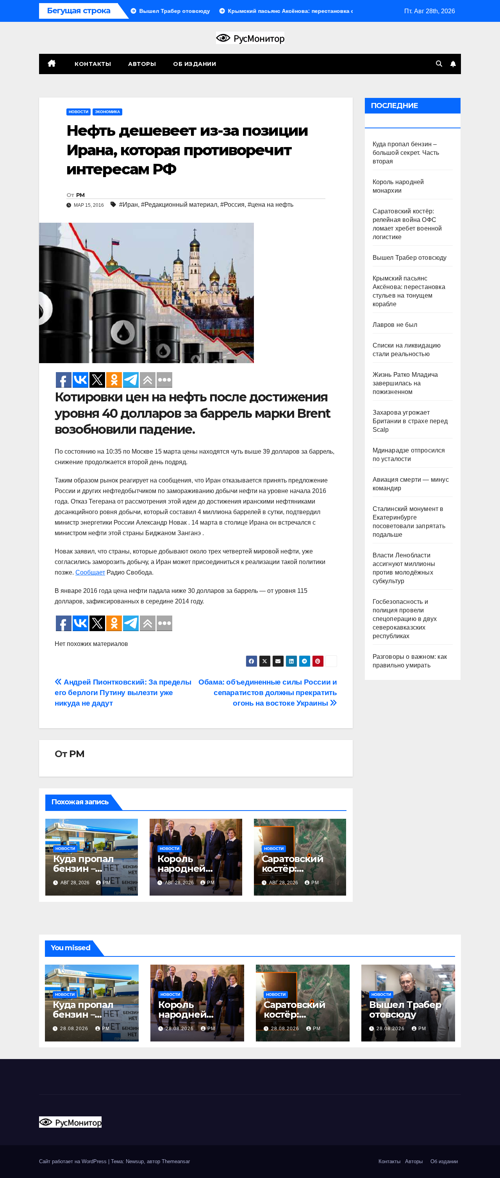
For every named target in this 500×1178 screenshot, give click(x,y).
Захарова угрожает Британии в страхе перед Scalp (410, 421)
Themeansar (176, 1161)
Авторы (142, 63)
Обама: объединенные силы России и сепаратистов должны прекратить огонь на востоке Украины (267, 692)
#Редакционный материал (179, 204)
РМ (80, 195)
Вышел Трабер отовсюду (410, 257)
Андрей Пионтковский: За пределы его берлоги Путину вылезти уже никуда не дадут (123, 692)
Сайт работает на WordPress (73, 1161)
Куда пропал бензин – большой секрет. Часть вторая (406, 153)
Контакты (92, 63)
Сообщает (90, 572)
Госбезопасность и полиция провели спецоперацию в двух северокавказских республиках (405, 618)
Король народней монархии (181, 868)
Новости (78, 112)
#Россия (232, 204)
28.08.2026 (75, 1028)
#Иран (128, 204)
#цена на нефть (270, 204)
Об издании (194, 63)
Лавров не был (395, 324)
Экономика (107, 112)
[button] (439, 63)
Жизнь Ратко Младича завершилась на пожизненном (405, 383)
